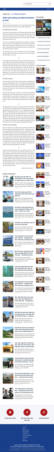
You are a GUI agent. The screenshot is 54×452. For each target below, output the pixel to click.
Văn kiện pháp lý (25, 431)
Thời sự (24, 428)
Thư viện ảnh (25, 437)
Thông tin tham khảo (27, 435)
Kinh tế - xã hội (25, 430)
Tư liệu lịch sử (25, 433)
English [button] (48, 9)
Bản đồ (23, 438)
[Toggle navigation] (4, 9)
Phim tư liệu (24, 440)
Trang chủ (6, 14)
